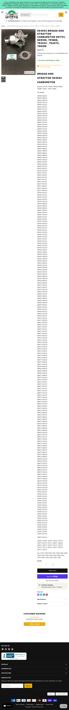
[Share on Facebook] (38, 595)
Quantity (39, 561)
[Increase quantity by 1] (53, 564)
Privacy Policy (49, 704)
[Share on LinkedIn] (44, 595)
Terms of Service (20, 704)
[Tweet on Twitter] (41, 595)
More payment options (52, 580)
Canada (61, 694)
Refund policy (30, 704)
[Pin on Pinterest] (47, 595)
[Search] (61, 15)
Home (3, 26)
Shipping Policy (40, 704)
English (50, 694)
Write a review (34, 624)
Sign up (28, 686)
